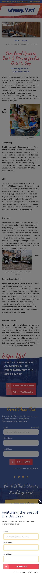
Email (5, 531)
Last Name (7, 554)
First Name (7, 543)
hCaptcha (34, 572)
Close (40, 501)
